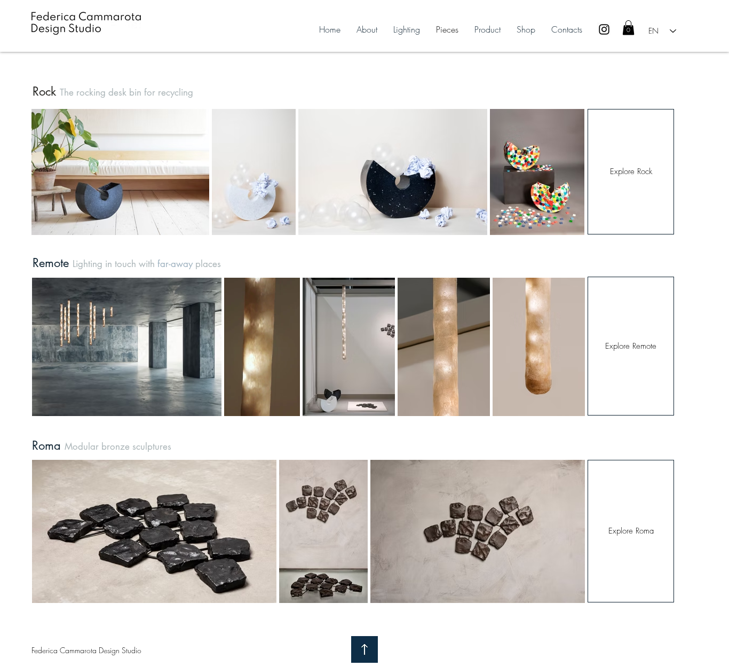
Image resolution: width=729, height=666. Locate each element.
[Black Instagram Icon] (604, 29)
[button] (628, 27)
